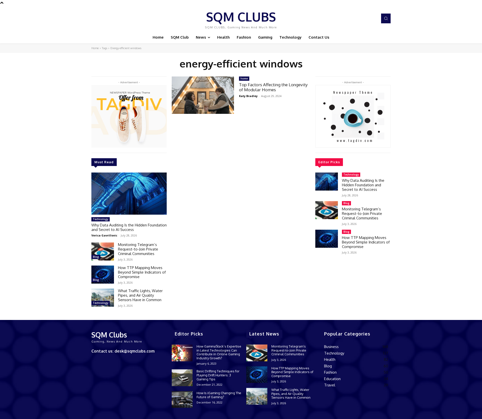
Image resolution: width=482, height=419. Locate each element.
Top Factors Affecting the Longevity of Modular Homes (273, 87)
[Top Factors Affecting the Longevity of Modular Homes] (203, 95)
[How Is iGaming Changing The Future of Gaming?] (182, 399)
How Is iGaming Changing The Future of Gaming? (219, 395)
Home (95, 48)
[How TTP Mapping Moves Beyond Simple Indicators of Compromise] (102, 275)
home (244, 78)
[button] (386, 18)
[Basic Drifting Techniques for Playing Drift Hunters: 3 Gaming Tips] (182, 377)
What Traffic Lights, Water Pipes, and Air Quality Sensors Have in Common (140, 295)
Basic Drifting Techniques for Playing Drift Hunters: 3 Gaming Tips (218, 375)
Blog (96, 257)
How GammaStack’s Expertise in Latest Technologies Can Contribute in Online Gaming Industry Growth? (219, 352)
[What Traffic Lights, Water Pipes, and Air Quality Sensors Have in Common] (102, 298)
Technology (100, 219)
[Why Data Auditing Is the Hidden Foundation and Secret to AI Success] (129, 194)
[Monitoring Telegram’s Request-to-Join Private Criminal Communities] (102, 251)
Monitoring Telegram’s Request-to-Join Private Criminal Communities (138, 249)
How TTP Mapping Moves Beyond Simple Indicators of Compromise (142, 272)
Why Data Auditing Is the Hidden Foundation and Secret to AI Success (129, 227)
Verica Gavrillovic (104, 235)
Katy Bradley (248, 96)
